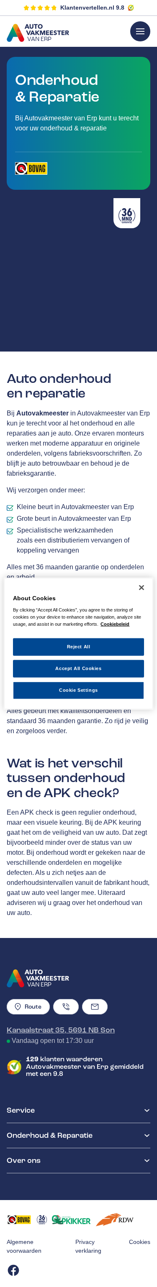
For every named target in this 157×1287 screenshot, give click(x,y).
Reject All (78, 646)
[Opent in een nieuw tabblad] (31, 168)
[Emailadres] (95, 1006)
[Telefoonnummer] (66, 1006)
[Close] (141, 587)
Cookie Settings (78, 690)
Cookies (139, 1242)
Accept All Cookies (78, 668)
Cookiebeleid (114, 624)
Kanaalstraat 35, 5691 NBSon (61, 1030)
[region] (78, 643)
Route (33, 1006)
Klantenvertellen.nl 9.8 (92, 7)
